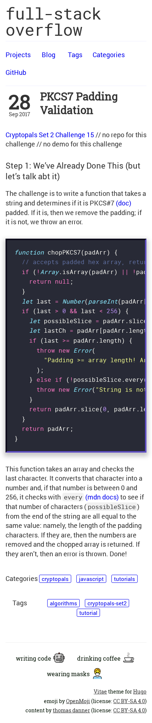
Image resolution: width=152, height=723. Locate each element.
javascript (91, 578)
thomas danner (71, 710)
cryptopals (55, 578)
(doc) (123, 202)
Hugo (139, 691)
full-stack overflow (53, 22)
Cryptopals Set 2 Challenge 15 (50, 134)
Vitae (100, 691)
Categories (109, 54)
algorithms (63, 603)
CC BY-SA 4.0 (129, 701)
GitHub (16, 72)
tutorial (88, 612)
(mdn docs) (102, 496)
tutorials (124, 578)
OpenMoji (78, 701)
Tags (75, 54)
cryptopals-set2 (107, 603)
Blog (48, 54)
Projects (18, 54)
